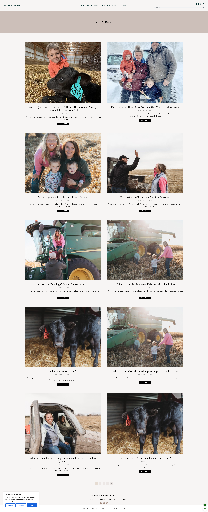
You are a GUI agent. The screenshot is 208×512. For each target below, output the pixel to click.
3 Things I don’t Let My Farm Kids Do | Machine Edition (145, 284)
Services (123, 499)
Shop (103, 5)
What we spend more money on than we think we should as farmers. (63, 459)
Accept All (31, 505)
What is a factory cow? (63, 371)
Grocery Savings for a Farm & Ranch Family (63, 197)
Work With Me (113, 5)
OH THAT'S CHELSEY (12, 5)
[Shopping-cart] (203, 4)
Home (82, 5)
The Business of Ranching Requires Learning (145, 197)
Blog (96, 5)
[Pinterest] (198, 4)
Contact (124, 5)
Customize (10, 505)
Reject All (21, 505)
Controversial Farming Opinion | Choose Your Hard (63, 284)
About (89, 5)
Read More (63, 123)
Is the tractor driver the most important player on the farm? (145, 371)
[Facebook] (196, 4)
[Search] (203, 7)
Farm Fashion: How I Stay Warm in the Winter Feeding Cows (145, 107)
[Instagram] (201, 4)
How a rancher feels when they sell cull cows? (145, 458)
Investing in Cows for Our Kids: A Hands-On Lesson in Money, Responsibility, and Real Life (63, 108)
